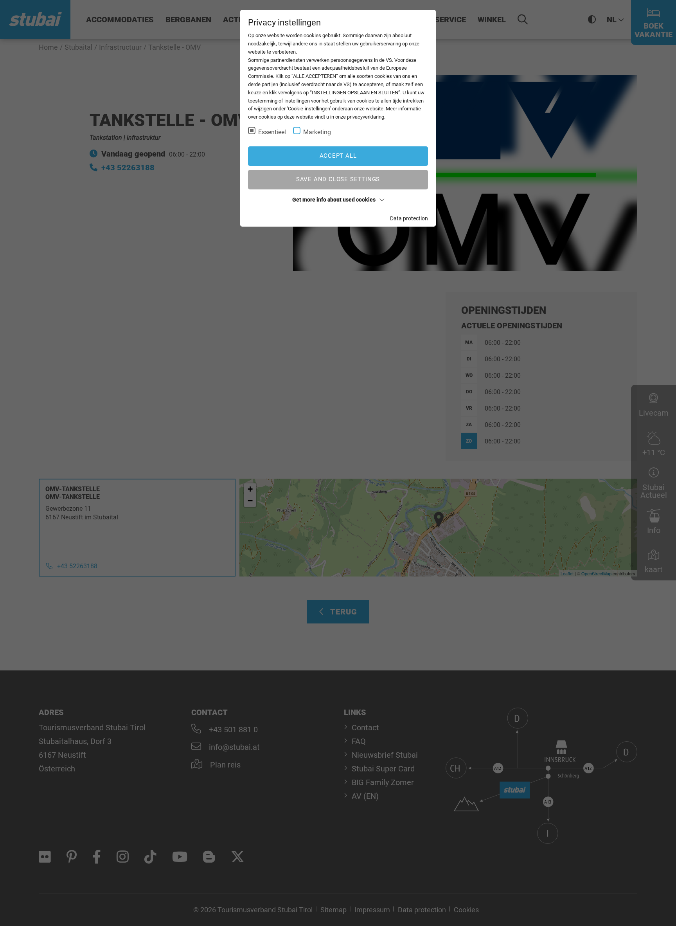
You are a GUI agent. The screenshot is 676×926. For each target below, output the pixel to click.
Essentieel (272, 132)
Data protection (409, 218)
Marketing (317, 132)
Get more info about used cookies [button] (334, 199)
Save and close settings (338, 179)
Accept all (338, 155)
